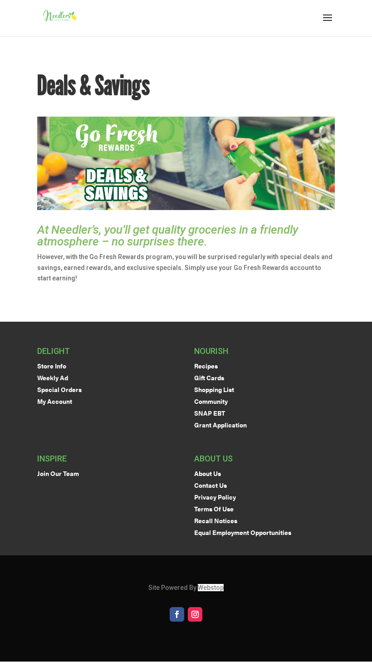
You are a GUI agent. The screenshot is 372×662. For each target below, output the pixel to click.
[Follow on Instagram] (195, 614)
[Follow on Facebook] (177, 614)
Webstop (211, 587)
